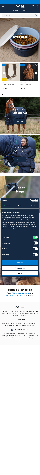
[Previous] (4, 73)
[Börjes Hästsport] (20, 6)
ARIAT (3, 83)
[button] (20, 10)
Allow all (20, 263)
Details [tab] (20, 206)
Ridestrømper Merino (8, 84)
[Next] (36, 73)
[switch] (35, 243)
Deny (20, 273)
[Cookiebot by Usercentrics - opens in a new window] (30, 200)
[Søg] (36, 15)
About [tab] (33, 206)
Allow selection (20, 268)
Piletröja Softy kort (25, 84)
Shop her (20, 46)
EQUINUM (23, 83)
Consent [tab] (7, 206)
